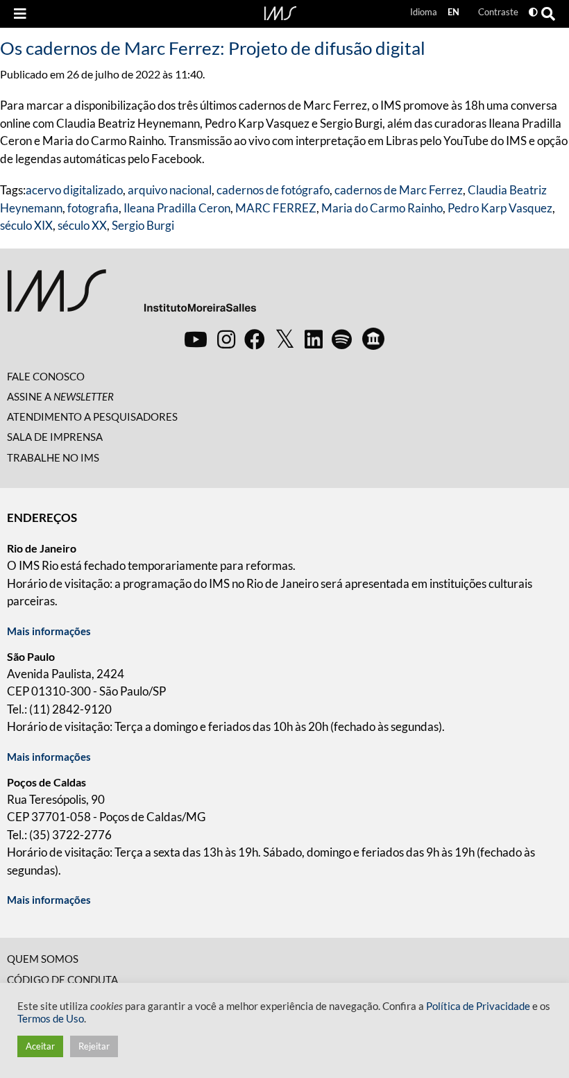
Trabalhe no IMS (53, 457)
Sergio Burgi (143, 225)
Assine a (60, 396)
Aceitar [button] (40, 1046)
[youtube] (195, 338)
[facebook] (254, 338)
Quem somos (42, 958)
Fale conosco (46, 376)
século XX (82, 225)
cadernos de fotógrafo (273, 190)
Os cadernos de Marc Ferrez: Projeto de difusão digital (212, 48)
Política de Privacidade (478, 1006)
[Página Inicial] (280, 12)
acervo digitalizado (74, 190)
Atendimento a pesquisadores (92, 416)
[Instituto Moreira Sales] (131, 296)
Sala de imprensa (55, 436)
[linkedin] (314, 338)
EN (453, 11)
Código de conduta (62, 979)
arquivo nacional (170, 190)
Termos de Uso (50, 1019)
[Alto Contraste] (533, 12)
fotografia (93, 208)
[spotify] (342, 338)
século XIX (26, 225)
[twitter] (285, 339)
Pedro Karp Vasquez (500, 208)
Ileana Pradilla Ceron (177, 208)
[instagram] (226, 338)
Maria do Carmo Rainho (382, 208)
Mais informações (49, 631)
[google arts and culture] (373, 339)
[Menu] (20, 14)
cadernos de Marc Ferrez (398, 190)
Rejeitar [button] (94, 1046)
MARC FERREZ (275, 208)
